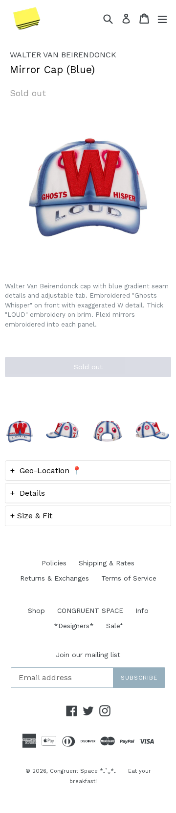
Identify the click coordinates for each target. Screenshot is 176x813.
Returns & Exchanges (54, 578)
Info (142, 610)
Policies (54, 563)
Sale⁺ (114, 626)
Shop (36, 610)
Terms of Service (128, 578)
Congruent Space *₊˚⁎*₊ (83, 771)
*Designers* (74, 626)
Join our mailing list (88, 655)
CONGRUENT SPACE (90, 610)
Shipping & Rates (106, 563)
